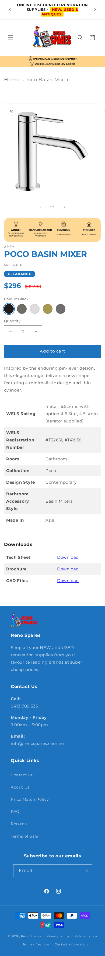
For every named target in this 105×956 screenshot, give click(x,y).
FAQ (15, 811)
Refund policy (86, 936)
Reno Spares (31, 936)
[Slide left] (41, 207)
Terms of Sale (24, 836)
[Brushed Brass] (47, 309)
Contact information (71, 944)
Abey (9, 247)
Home (12, 80)
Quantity (12, 321)
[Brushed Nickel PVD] (22, 309)
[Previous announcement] (10, 9)
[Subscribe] (86, 870)
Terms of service (36, 944)
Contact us (22, 775)
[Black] (9, 309)
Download (68, 557)
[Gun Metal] (60, 309)
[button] (11, 38)
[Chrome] (35, 309)
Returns (19, 823)
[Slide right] (64, 207)
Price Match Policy (30, 799)
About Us (20, 787)
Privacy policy (58, 936)
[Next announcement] (95, 9)
